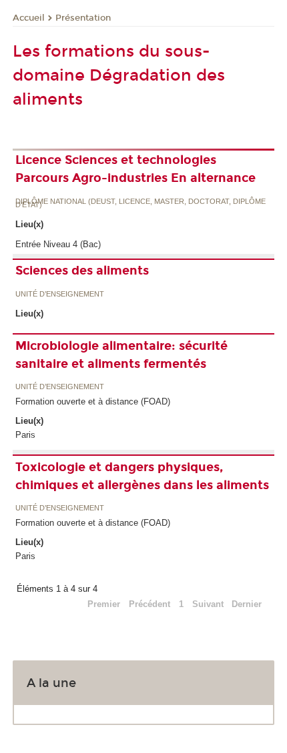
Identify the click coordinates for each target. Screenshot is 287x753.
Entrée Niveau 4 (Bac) (58, 244)
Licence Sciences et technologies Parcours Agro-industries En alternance (135, 169)
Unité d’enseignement (59, 295)
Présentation (83, 18)
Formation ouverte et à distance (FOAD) (92, 401)
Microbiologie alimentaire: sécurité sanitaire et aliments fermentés (121, 355)
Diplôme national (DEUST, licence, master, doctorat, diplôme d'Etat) (140, 203)
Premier (103, 604)
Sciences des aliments (82, 270)
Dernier (247, 604)
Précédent (149, 604)
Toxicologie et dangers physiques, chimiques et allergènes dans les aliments (142, 476)
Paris (25, 435)
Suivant (208, 604)
